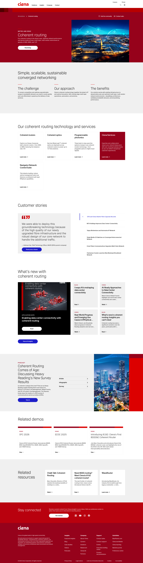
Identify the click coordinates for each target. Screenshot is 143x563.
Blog (65, 541)
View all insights (28, 341)
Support (99, 535)
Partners (83, 554)
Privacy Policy (68, 561)
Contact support (101, 541)
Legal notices (79, 561)
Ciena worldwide (117, 541)
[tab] (102, 216)
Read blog (28, 48)
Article (61, 378)
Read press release (32, 249)
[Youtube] (80, 515)
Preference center (117, 551)
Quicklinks (115, 535)
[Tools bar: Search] (120, 5)
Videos (66, 547)
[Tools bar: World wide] (124, 5)
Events (98, 544)
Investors (83, 544)
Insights (42, 5)
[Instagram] (84, 515)
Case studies (68, 544)
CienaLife (83, 551)
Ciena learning (116, 544)
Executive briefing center (101, 548)
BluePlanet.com (117, 538)
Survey (61, 386)
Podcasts (67, 551)
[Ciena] (23, 3)
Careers (115, 2)
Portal (123, 2)
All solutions (21, 16)
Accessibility (118, 561)
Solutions (34, 5)
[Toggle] (76, 535)
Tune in (28, 400)
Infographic (63, 382)
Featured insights (69, 538)
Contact (57, 5)
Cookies (109, 561)
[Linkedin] (76, 515)
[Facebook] (89, 515)
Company (49, 5)
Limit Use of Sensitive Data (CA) (95, 561)
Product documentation (101, 553)
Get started (58, 516)
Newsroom (83, 547)
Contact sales (100, 538)
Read (31, 329)
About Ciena (84, 538)
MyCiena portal (117, 547)
